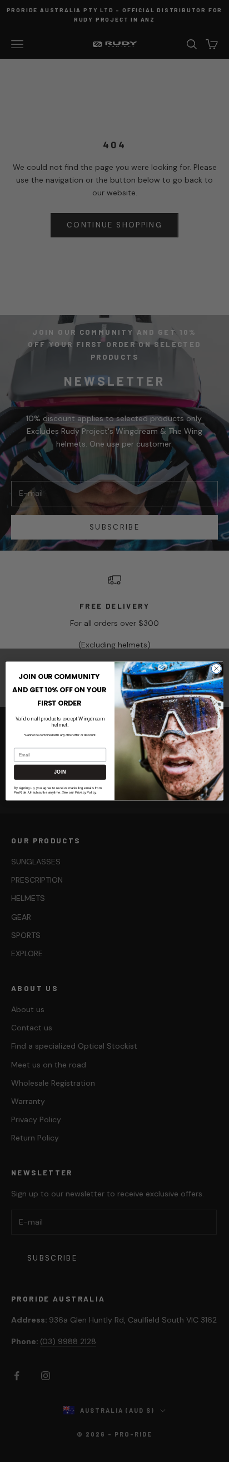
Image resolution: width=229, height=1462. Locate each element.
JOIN (60, 772)
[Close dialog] (216, 668)
